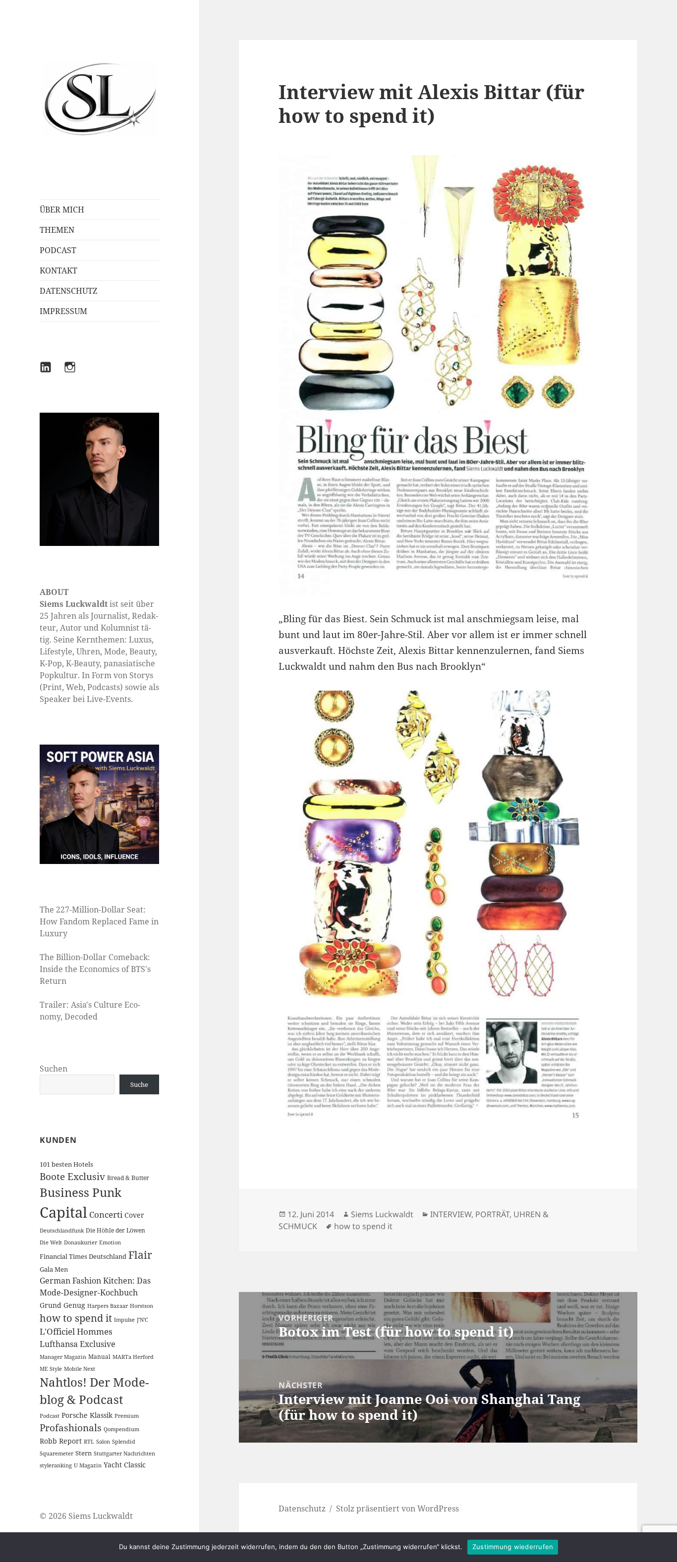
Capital (63, 1212)
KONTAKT (58, 270)
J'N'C (142, 1319)
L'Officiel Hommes (76, 1331)
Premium (126, 1415)
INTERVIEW (450, 1214)
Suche (139, 1084)
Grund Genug (62, 1305)
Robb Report (61, 1441)
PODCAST (58, 250)
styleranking (56, 1465)
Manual (99, 1356)
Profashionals (71, 1427)
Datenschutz (302, 1508)
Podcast (49, 1415)
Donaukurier (80, 1242)
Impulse (124, 1319)
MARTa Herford (133, 1356)
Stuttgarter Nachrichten (124, 1453)
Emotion (110, 1242)
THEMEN (57, 229)
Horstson (141, 1305)
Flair (140, 1255)
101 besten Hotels (66, 1164)
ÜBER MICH (62, 209)
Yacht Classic (125, 1464)
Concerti (105, 1214)
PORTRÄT (492, 1214)
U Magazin (88, 1465)
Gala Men (54, 1269)
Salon (103, 1441)
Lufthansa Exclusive (77, 1344)
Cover (134, 1215)
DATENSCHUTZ (68, 290)
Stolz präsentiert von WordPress (397, 1508)
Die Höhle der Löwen (115, 1230)
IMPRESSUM (63, 311)
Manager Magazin (63, 1356)
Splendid (123, 1441)
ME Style (51, 1368)
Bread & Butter (128, 1178)
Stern (83, 1453)
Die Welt (51, 1242)
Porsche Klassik (87, 1415)
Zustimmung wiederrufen (513, 1547)
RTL (89, 1441)
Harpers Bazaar (107, 1305)
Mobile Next (79, 1368)
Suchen (53, 1068)
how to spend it (76, 1318)
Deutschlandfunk (62, 1230)
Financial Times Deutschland (83, 1256)
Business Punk (80, 1192)
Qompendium (121, 1429)
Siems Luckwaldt (382, 1214)
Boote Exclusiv (72, 1176)
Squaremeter (56, 1453)
